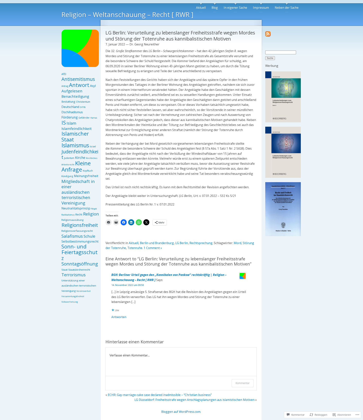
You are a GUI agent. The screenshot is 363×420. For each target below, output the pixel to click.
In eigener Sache (235, 7)
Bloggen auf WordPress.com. (181, 412)
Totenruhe (134, 248)
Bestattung (68, 101)
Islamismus (75, 145)
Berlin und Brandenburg (157, 243)
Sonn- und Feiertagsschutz (79, 252)
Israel (93, 146)
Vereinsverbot (83, 291)
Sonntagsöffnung (79, 264)
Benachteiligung (75, 96)
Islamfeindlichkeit (76, 128)
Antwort (79, 84)
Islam (71, 123)
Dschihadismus (72, 112)
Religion (91, 214)
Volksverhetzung (69, 302)
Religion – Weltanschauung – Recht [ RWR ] (127, 14)
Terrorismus (73, 274)
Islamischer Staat (75, 136)
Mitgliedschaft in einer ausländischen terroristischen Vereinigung (78, 192)
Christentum (83, 101)
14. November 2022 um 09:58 (127, 285)
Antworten (118, 317)
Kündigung (67, 176)
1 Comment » (153, 248)
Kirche (80, 157)
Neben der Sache (287, 7)
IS (63, 122)
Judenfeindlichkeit (79, 154)
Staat (64, 269)
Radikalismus (67, 214)
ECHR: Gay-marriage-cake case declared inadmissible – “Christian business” (160, 395)
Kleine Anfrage (76, 166)
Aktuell (201, 7)
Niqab (94, 208)
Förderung (69, 117)
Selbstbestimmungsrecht (80, 241)
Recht (78, 214)
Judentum (69, 158)
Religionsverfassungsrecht (77, 231)
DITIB (83, 107)
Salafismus (72, 236)
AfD (63, 74)
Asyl (93, 86)
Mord (237, 243)
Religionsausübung (72, 220)
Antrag (64, 85)
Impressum (261, 7)
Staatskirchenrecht (79, 269)
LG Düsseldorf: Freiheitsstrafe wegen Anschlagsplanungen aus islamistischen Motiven (194, 400)
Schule (89, 236)
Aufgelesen (71, 91)
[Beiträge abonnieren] (268, 35)
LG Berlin (181, 243)
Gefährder (84, 117)
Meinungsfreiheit (86, 176)
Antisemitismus (78, 79)
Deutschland (70, 107)
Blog (215, 7)
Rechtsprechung (201, 243)
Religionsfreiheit (79, 225)
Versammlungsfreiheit (72, 296)
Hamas (93, 117)
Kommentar (243, 383)
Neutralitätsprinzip (75, 208)
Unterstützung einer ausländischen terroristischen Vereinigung (78, 286)
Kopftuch (88, 170)
